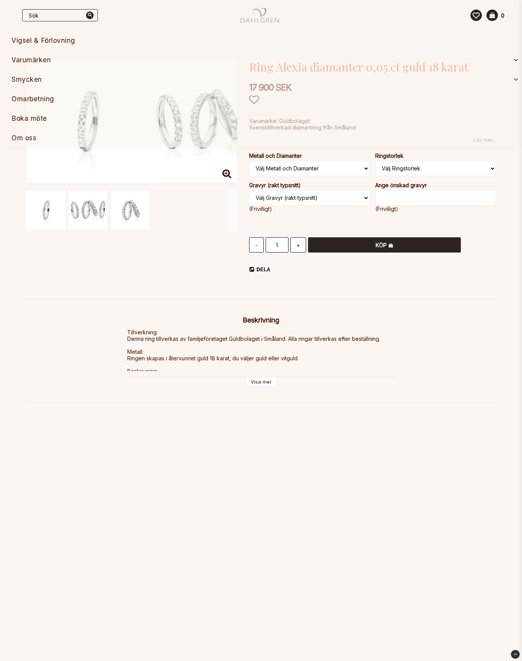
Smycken (26, 79)
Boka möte (29, 118)
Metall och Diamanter (275, 155)
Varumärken (31, 60)
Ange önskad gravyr (401, 185)
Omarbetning (32, 99)
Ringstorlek (389, 155)
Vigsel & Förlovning (43, 40)
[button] (476, 15)
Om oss (23, 138)
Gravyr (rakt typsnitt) (275, 185)
